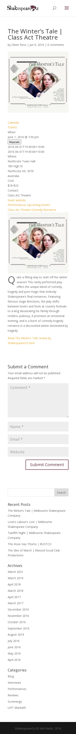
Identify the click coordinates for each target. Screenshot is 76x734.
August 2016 (16, 634)
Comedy (37, 210)
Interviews (14, 682)
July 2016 (13, 641)
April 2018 (14, 584)
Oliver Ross (19, 45)
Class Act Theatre (19, 210)
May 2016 (14, 653)
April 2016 (14, 660)
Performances (17, 205)
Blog (11, 676)
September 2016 (18, 628)
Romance (49, 210)
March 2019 (15, 578)
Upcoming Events (38, 205)
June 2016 (14, 647)
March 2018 (15, 591)
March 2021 (15, 572)
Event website (17, 200)
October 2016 (17, 622)
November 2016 (18, 616)
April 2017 (14, 597)
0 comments (55, 45)
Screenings (15, 701)
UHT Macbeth (17, 708)
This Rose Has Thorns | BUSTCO (29, 544)
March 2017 (15, 603)
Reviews (13, 695)
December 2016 (18, 609)
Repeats (14, 142)
